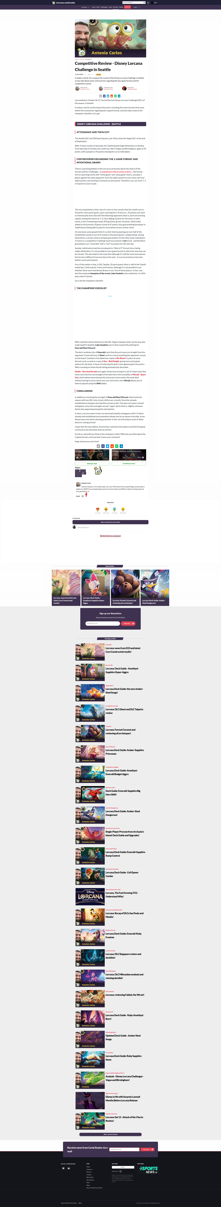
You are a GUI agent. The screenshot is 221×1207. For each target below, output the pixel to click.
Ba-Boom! (121, 358)
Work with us (90, 1177)
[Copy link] (100, 96)
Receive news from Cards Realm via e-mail (87, 1149)
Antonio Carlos (108, 89)
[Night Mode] (148, 2)
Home (88, 1167)
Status (88, 1185)
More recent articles (110, 1134)
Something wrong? (129, 463)
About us (89, 1172)
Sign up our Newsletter (110, 613)
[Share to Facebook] (104, 96)
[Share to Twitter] (108, 96)
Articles (82, 59)
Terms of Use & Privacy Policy (94, 1188)
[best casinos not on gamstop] (148, 1169)
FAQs (88, 1182)
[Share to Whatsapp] (115, 96)
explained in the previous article (116, 171)
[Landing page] (54, 2)
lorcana (77, 59)
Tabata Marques (132, 89)
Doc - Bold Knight (111, 361)
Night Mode (115, 1171)
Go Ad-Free (127, 7)
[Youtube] (68, 1168)
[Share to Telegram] (119, 96)
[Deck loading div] (110, 296)
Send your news (92, 463)
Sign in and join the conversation (110, 522)
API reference (90, 1180)
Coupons (89, 1174)
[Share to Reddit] (111, 96)
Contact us (89, 1169)
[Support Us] (63, 1168)
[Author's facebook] (86, 496)
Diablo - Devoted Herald (86, 371)
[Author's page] (82, 496)
